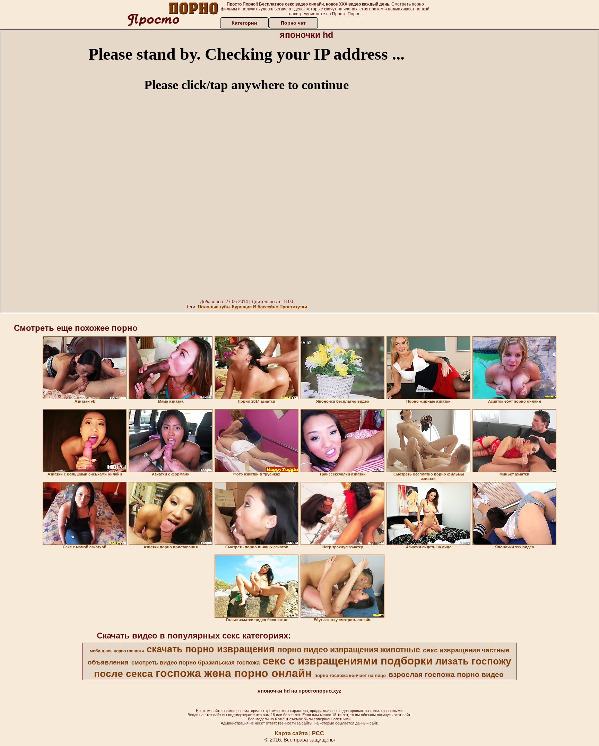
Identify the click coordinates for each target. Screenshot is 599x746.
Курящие (242, 306)
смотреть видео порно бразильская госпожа (195, 662)
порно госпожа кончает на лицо (350, 675)
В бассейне (265, 306)
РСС (318, 733)
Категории (244, 23)
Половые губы (214, 306)
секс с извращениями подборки (347, 661)
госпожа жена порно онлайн (234, 673)
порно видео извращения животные (348, 649)
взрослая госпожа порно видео (446, 674)
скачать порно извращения (211, 649)
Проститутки (293, 306)
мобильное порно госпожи (117, 651)
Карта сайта (291, 733)
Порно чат (293, 23)
